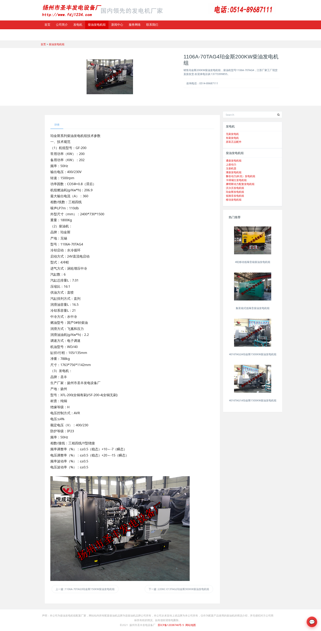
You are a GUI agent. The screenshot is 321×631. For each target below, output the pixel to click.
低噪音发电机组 (235, 195)
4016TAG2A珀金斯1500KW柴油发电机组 (252, 354)
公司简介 (62, 25)
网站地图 (190, 625)
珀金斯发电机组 (235, 192)
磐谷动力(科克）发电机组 (240, 176)
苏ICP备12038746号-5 (171, 625)
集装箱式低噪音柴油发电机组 (253, 308)
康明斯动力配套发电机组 (240, 184)
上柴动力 (231, 164)
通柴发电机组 (233, 160)
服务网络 (135, 25)
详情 (56, 124)
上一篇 (85, 589)
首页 (47, 25)
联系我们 (152, 25)
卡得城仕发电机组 (236, 180)
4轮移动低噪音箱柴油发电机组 (252, 262)
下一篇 (179, 589)
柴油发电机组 (97, 25)
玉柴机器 (231, 168)
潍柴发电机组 (233, 172)
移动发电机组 (233, 199)
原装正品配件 (233, 141)
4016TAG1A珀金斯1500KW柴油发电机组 (252, 400)
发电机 (77, 25)
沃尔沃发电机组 (235, 188)
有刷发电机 (232, 138)
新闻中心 (117, 25)
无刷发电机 (232, 134)
